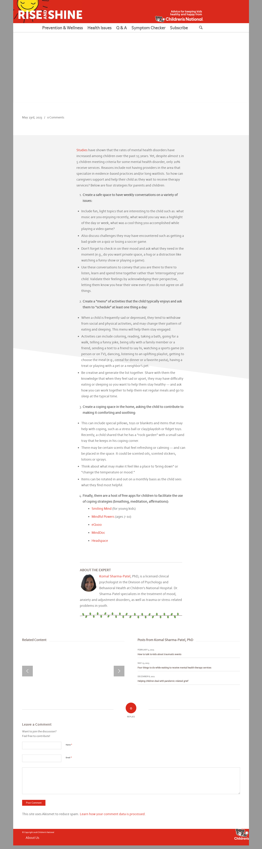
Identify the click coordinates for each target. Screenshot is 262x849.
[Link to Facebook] (182, 836)
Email (69, 757)
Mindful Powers (103, 516)
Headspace (100, 540)
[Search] (205, 27)
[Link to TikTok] (204, 836)
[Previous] (27, 671)
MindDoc (98, 532)
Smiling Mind (102, 508)
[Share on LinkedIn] (223, 120)
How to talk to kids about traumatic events (159, 654)
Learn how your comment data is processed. (113, 814)
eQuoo (97, 524)
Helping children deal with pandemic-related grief (163, 680)
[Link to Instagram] (193, 836)
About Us (32, 837)
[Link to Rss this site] (198, 836)
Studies (82, 150)
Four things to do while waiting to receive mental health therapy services (174, 667)
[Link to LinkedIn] (209, 836)
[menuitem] (62, 27)
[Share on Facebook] (212, 120)
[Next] (119, 671)
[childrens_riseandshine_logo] (47, 11)
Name (69, 744)
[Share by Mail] (234, 120)
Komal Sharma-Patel (114, 576)
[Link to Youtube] (188, 836)
